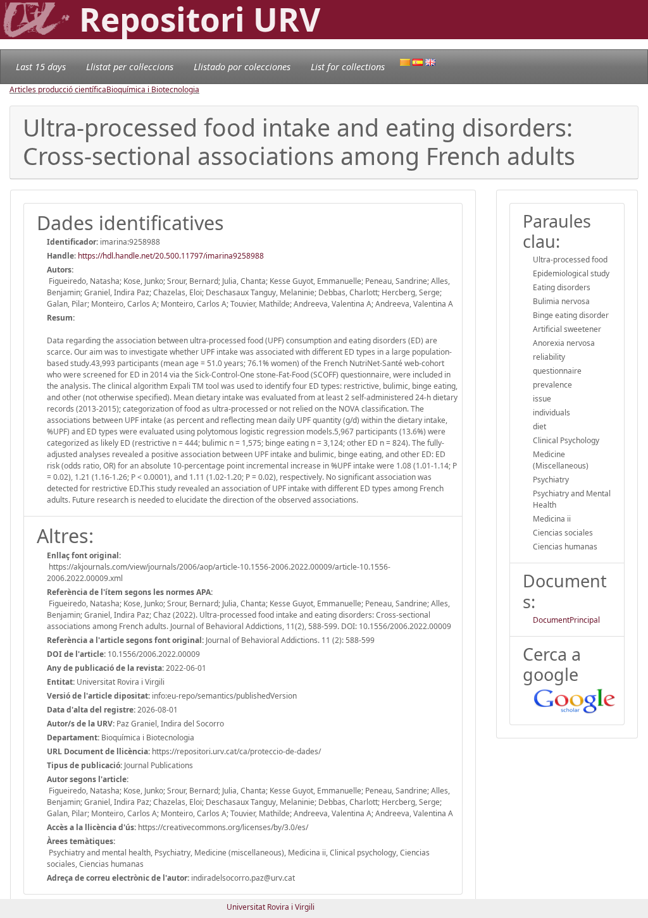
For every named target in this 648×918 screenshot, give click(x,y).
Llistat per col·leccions (129, 67)
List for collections (348, 67)
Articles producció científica (57, 89)
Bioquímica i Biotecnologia (152, 89)
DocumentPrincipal (566, 620)
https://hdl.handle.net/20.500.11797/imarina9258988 (171, 255)
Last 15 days (41, 67)
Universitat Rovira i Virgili (271, 907)
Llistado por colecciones (242, 67)
